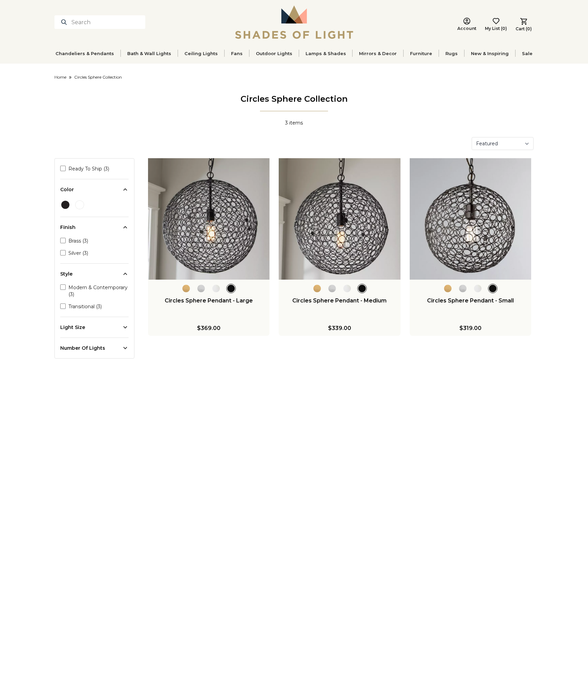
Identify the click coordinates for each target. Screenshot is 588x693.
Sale (527, 53)
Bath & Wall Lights (149, 53)
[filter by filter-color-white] (80, 205)
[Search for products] (65, 22)
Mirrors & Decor (378, 53)
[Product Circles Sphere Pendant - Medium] (339, 219)
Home (60, 77)
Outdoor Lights (274, 53)
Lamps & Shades (326, 53)
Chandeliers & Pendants (84, 53)
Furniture (421, 53)
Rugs (451, 53)
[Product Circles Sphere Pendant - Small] (470, 219)
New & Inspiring (490, 53)
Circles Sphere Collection (98, 77)
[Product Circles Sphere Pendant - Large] (209, 219)
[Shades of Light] (294, 22)
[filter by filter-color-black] (65, 205)
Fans (237, 53)
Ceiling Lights (201, 53)
